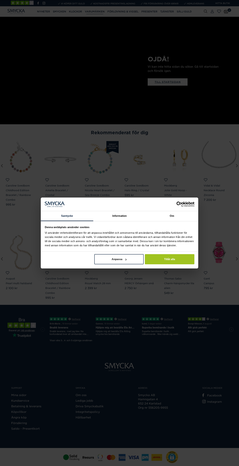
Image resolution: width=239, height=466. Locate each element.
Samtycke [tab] (67, 215)
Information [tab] (119, 215)
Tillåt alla (169, 259)
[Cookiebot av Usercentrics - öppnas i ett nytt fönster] (179, 204)
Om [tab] (172, 215)
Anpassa (117, 259)
